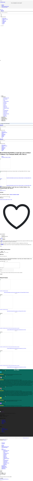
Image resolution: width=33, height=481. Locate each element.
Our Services (3, 431)
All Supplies (3, 428)
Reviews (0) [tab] (3, 237)
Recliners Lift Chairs (6, 113)
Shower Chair (4, 18)
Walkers (3, 22)
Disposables (5, 103)
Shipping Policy (4, 421)
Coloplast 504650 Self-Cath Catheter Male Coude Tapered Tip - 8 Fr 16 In (16, 329)
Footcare (4, 104)
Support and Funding (4, 429)
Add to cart (1, 197)
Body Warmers (5, 451)
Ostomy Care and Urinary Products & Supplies (13, 365)
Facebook (1, 199)
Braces (4, 100)
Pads (3, 23)
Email (11, 199)
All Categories (3, 96)
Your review (2, 267)
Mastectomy (5, 105)
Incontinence (4, 21)
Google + (9, 199)
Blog (2, 430)
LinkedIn (6, 199)
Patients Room (5, 111)
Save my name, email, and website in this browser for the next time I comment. (11, 272)
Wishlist (3, 422)
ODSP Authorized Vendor (5, 6)
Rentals (3, 5)
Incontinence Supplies (16, 194)
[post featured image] (5, 289)
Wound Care (5, 464)
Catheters (10, 194)
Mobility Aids (3, 120)
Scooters (3, 136)
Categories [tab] (3, 443)
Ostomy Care (4, 20)
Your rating (2, 261)
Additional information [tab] (5, 236)
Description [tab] (3, 235)
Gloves (3, 133)
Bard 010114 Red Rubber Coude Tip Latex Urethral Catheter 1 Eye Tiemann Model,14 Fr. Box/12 (16, 292)
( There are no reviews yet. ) (3, 190)
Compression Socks (4, 132)
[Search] (1, 15)
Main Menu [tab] (3, 442)
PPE (4, 109)
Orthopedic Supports (6, 458)
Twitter (4, 199)
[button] (2, 10)
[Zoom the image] (16, 411)
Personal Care (5, 112)
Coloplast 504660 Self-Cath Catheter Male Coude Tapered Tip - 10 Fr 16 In (16, 348)
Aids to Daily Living (6, 97)
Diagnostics (4, 102)
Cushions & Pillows (6, 101)
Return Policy (3, 420)
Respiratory (5, 463)
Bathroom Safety (4, 466)
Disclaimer (3, 423)
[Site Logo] (1, 9)
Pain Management (5, 110)
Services (3, 4)
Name (1, 269)
